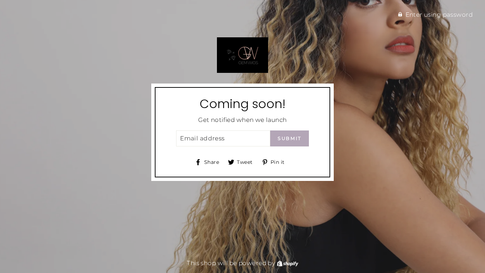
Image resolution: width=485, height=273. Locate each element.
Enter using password (439, 14)
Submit (289, 138)
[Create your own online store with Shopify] (287, 263)
